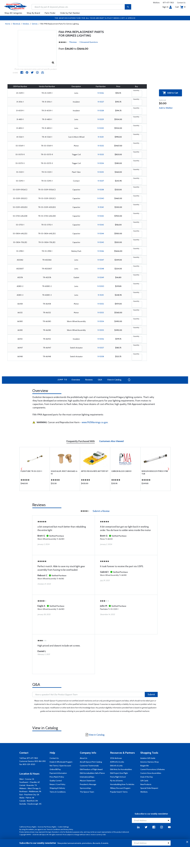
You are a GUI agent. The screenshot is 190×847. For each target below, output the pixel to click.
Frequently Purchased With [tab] (80, 441)
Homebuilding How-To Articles (122, 784)
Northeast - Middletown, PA (30, 791)
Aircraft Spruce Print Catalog (91, 762)
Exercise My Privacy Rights (47, 827)
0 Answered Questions (88, 42)
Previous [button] (21, 469)
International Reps (87, 777)
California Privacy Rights (27, 827)
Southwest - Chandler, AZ (29, 782)
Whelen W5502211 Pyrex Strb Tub (155, 472)
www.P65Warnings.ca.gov (95, 422)
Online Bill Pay (55, 769)
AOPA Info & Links (117, 762)
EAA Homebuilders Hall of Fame (92, 773)
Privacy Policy (68, 829)
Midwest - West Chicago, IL (30, 788)
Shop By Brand (33, 13)
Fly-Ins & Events (116, 780)
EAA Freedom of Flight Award (91, 769)
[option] (34, 469)
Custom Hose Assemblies (150, 773)
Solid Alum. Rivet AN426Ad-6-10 (64, 472)
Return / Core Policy (57, 784)
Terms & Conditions (58, 792)
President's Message (88, 784)
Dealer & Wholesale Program (61, 762)
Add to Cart (172, 93)
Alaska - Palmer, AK (26, 798)
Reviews (89, 379)
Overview (75, 379)
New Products (145, 784)
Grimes (35, 24)
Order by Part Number (70, 13)
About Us (83, 758)
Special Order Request (149, 788)
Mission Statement (87, 780)
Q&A (100, 379)
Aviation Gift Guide (147, 758)
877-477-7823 (168, 3)
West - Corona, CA (26, 779)
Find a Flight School (118, 777)
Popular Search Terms (119, 792)
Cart (180, 7)
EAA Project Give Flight (119, 773)
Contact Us (181, 3)
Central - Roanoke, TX (28, 785)
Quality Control (56, 780)
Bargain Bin (144, 765)
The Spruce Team (87, 792)
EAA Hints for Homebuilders (121, 769)
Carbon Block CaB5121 (121, 471)
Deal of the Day (146, 777)
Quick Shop (34, 484)
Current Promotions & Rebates (152, 769)
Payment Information (58, 773)
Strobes (26, 24)
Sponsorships (85, 788)
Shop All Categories (13, 13)
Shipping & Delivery (57, 788)
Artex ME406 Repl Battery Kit (94, 471)
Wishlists (156, 3)
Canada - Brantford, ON (28, 801)
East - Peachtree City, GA (29, 794)
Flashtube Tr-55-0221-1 (31, 471)
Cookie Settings (63, 827)
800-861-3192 (40, 761)
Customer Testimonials (89, 765)
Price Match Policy (57, 777)
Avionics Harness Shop (149, 762)
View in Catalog (114, 379)
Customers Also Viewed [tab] (111, 441)
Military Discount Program (120, 788)
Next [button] (168, 469)
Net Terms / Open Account (60, 765)
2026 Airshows (116, 758)
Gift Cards (144, 780)
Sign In (165, 7)
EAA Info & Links (116, 765)
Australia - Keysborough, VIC (30, 804)
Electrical (16, 24)
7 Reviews (73, 42)
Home (7, 24)
